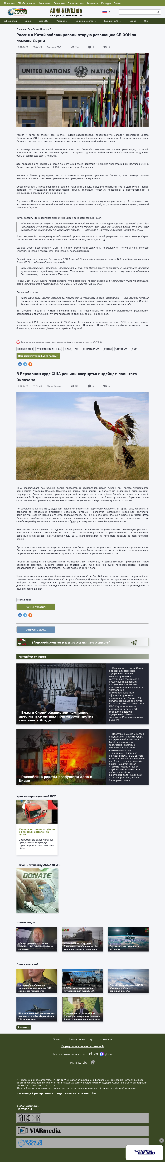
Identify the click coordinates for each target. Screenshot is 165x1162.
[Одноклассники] (30, 364)
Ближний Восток (84, 20)
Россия (108, 348)
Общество (59, 3)
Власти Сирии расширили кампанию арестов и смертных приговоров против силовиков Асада (56, 716)
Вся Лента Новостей (39, 29)
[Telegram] (25, 364)
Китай (67, 348)
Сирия (28, 20)
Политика (9, 3)
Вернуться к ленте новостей (82, 1046)
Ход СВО (43, 20)
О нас (56, 1039)
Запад (133, 20)
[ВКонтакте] (20, 364)
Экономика (44, 3)
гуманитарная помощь (48, 348)
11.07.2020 (29, 47)
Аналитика (92, 3)
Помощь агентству (80, 1039)
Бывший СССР (111, 20)
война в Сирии (25, 348)
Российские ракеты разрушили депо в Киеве (55, 778)
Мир (146, 20)
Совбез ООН (121, 348)
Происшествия (75, 3)
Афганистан (10, 20)
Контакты (106, 1039)
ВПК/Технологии (26, 3)
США (134, 348)
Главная (21, 29)
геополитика (24, 599)
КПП (77, 348)
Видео (117, 3)
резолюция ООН (91, 348)
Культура (106, 3)
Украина (60, 20)
